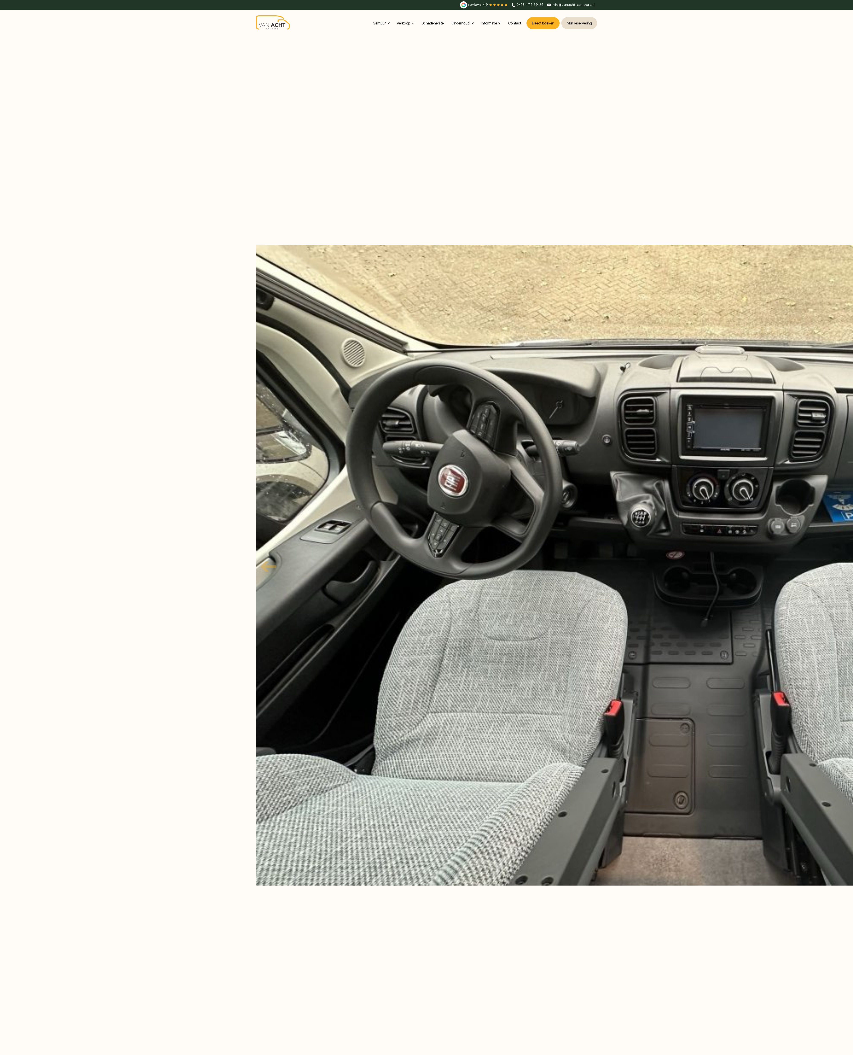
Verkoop (403, 23)
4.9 (478, 4)
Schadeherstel (432, 23)
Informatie (489, 23)
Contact (514, 23)
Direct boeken (543, 23)
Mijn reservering (579, 23)
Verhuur (379, 23)
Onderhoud (461, 23)
